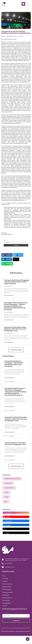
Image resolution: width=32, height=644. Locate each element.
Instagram (8, 513)
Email (5, 240)
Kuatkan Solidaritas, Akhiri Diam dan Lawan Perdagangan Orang (15, 443)
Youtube (7, 517)
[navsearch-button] (22, 4)
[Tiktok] (4, 533)
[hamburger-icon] (28, 4)
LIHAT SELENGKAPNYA (9, 295)
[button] (7, 255)
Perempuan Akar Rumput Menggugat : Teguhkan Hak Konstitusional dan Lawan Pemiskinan (16, 281)
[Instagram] (4, 513)
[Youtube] (4, 517)
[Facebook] (4, 521)
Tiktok (7, 533)
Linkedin (7, 525)
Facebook (9, 521)
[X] (4, 529)
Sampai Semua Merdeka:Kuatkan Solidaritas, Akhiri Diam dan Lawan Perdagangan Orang (15, 328)
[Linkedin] (4, 525)
